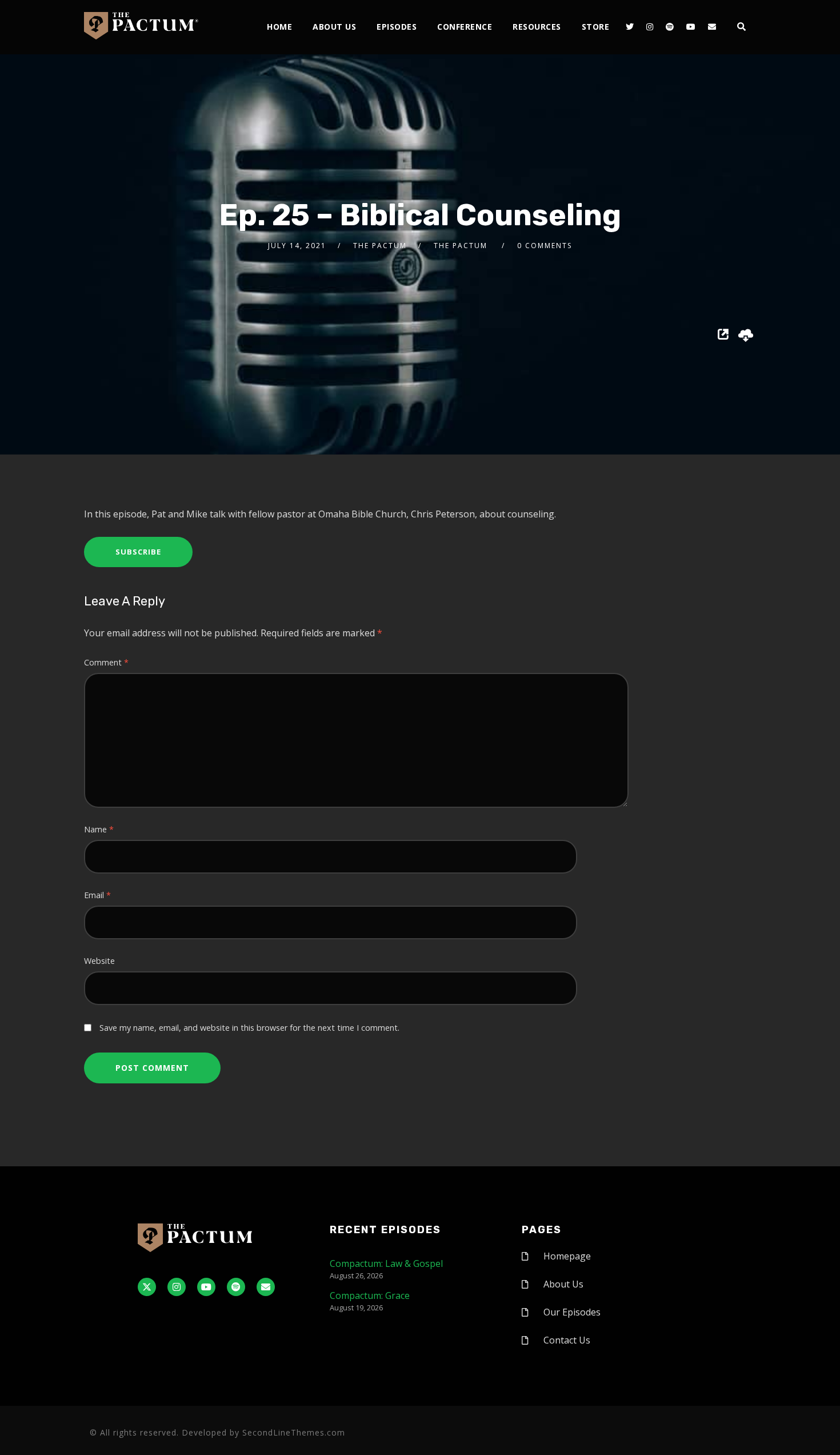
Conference (464, 26)
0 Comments (544, 245)
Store (596, 26)
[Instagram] (649, 27)
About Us (334, 26)
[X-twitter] (147, 1287)
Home (279, 26)
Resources (537, 26)
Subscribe (138, 552)
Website (99, 960)
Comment (106, 662)
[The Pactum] (141, 25)
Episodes (397, 26)
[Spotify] (669, 27)
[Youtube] (691, 27)
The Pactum (380, 245)
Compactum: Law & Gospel (386, 1263)
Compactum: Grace (370, 1295)
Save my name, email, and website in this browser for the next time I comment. (249, 1027)
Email (97, 895)
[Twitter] (629, 27)
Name (99, 829)
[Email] (712, 27)
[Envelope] (266, 1287)
